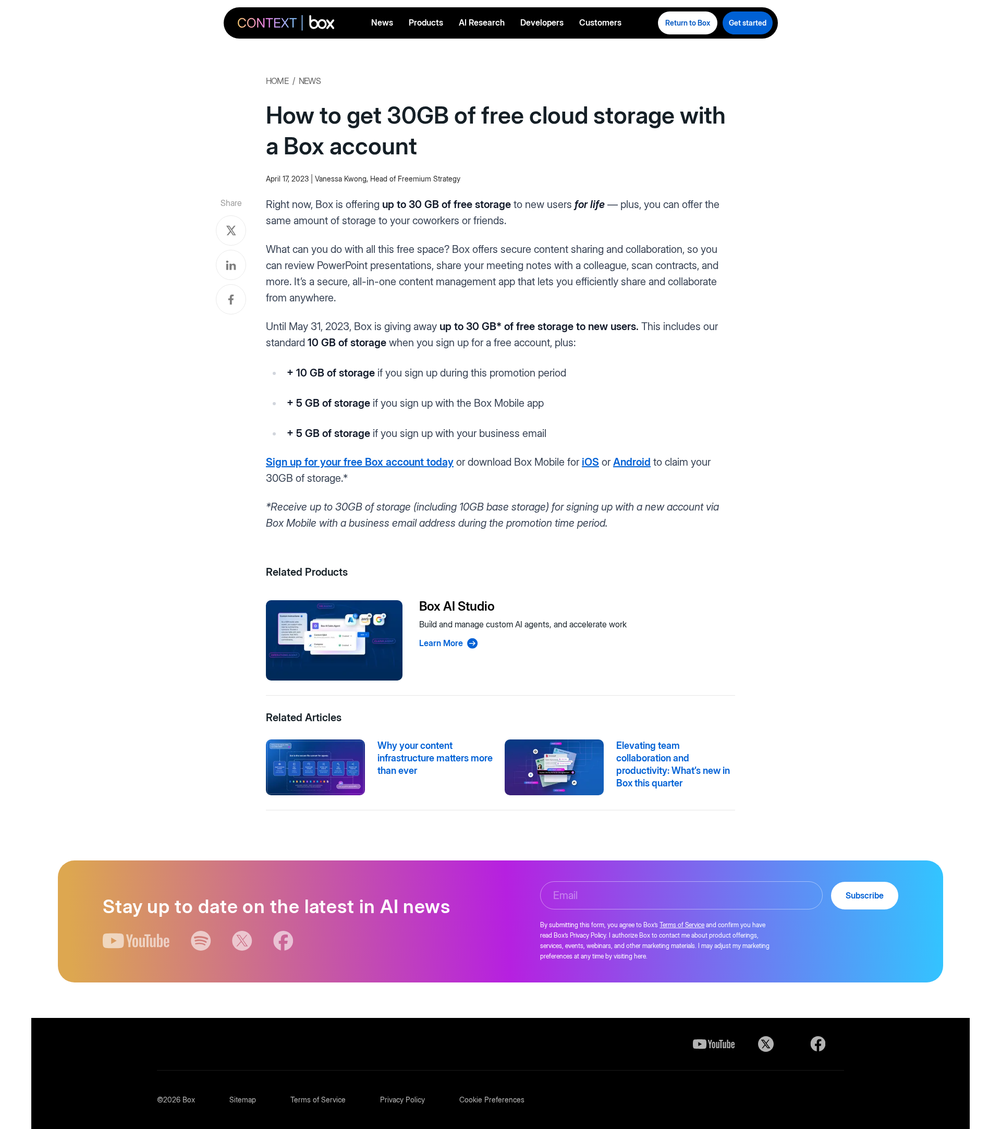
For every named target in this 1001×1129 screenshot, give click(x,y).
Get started (747, 22)
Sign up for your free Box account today (360, 462)
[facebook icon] (283, 941)
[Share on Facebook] (231, 299)
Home (277, 81)
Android (632, 462)
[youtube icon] (136, 941)
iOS (590, 462)
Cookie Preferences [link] (491, 1099)
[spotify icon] (201, 941)
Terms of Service (682, 925)
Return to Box (687, 22)
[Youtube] (714, 1044)
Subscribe (865, 895)
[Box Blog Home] (286, 24)
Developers (542, 22)
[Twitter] (766, 1044)
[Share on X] (231, 230)
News (382, 22)
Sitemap (242, 1099)
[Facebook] (818, 1044)
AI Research (482, 22)
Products (426, 22)
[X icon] (242, 941)
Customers (600, 22)
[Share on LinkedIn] (231, 265)
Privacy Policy (402, 1099)
